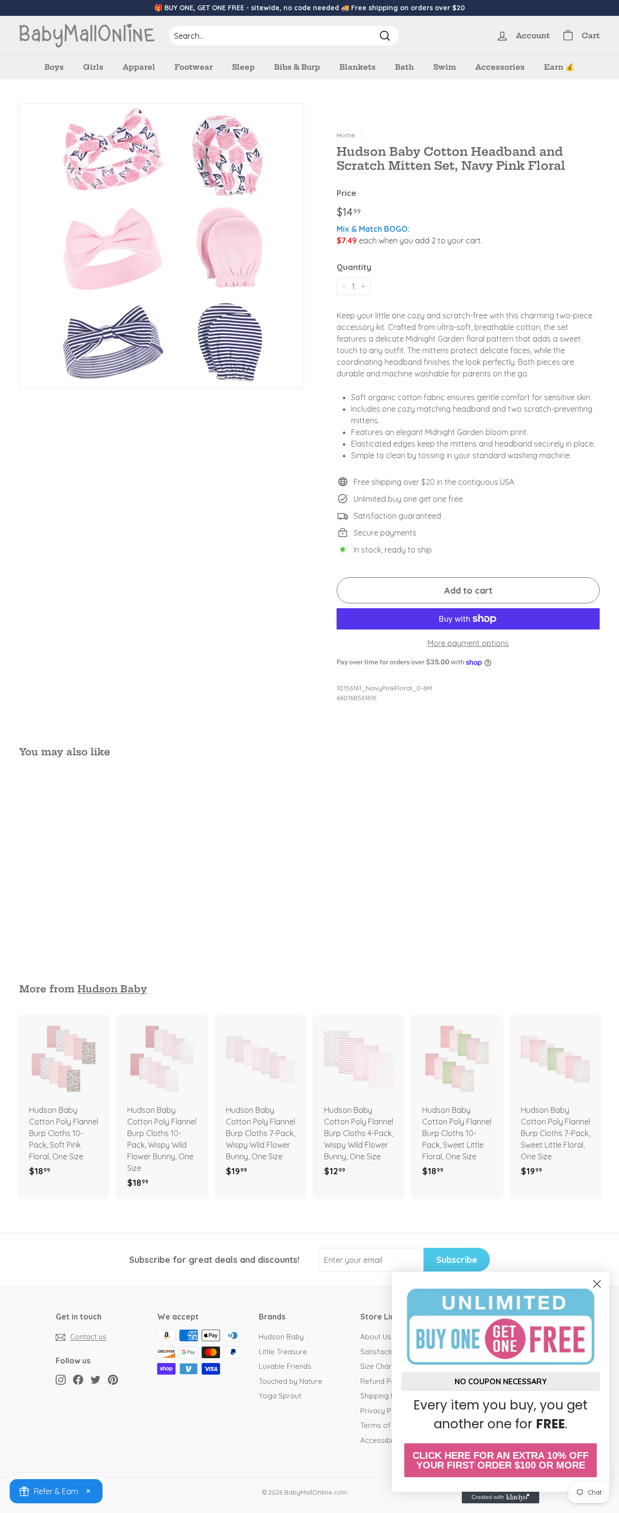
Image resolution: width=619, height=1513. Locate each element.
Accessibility (380, 1440)
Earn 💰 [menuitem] (559, 67)
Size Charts (379, 1366)
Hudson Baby (112, 989)
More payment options (468, 643)
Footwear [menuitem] (194, 67)
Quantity (354, 267)
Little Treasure (283, 1351)
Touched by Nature (290, 1381)
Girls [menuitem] (93, 67)
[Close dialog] (597, 1283)
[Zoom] (162, 246)
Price (346, 193)
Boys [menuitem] (54, 67)
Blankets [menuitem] (357, 67)
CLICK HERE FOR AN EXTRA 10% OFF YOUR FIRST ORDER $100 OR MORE (501, 1460)
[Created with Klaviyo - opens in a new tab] (500, 1497)
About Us (375, 1336)
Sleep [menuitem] (243, 67)
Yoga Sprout (280, 1395)
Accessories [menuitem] (500, 67)
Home (346, 135)
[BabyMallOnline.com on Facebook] (78, 1379)
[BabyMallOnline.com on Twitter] (95, 1379)
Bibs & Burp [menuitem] (297, 67)
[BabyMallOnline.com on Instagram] (61, 1379)
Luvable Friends (285, 1366)
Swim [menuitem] (444, 67)
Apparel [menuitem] (139, 67)
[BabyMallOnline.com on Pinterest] (113, 1379)
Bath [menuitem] (404, 67)
